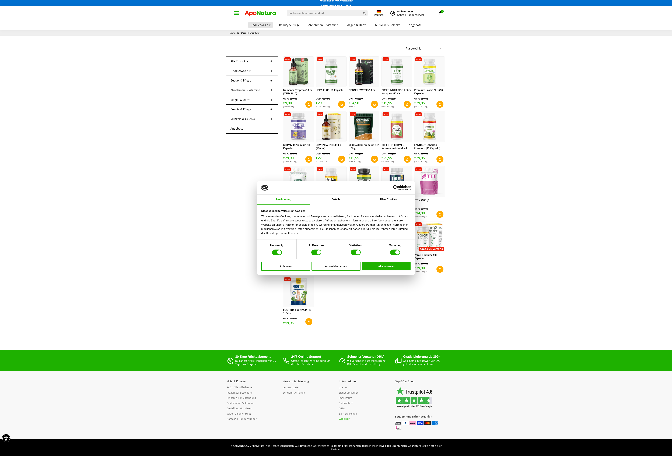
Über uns (344, 387)
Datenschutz (346, 403)
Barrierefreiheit (348, 413)
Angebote (415, 25)
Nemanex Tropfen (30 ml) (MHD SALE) (298, 91)
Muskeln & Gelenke (387, 25)
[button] (440, 13)
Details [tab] (336, 199)
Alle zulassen (386, 266)
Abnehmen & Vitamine (323, 25)
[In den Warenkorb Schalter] (308, 104)
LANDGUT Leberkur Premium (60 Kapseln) (427, 146)
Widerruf (344, 418)
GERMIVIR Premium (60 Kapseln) (296, 146)
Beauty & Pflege (289, 25)
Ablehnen (286, 266)
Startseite (234, 32)
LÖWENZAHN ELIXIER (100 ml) (328, 146)
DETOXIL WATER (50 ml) (362, 90)
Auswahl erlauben (336, 266)
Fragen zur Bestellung (240, 392)
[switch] (316, 252)
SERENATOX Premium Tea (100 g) (364, 146)
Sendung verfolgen (294, 392)
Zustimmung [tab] (283, 199)
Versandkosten (291, 387)
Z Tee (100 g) (421, 200)
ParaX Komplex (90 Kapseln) (425, 256)
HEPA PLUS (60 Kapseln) (330, 90)
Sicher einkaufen (349, 392)
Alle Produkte (239, 61)
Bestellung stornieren (239, 408)
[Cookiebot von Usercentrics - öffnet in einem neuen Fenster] (395, 187)
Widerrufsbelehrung (239, 413)
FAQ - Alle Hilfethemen (240, 387)
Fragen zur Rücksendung (241, 398)
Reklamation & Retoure (240, 403)
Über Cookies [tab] (388, 199)
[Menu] (236, 13)
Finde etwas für (260, 25)
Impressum (345, 398)
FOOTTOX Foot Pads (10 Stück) (297, 311)
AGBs (342, 408)
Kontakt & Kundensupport (242, 418)
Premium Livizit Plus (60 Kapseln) (428, 91)
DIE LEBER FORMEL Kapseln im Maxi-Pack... (396, 146)
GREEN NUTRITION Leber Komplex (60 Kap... (396, 91)
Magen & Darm (356, 25)
